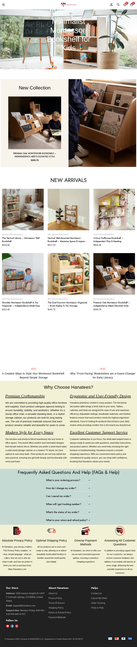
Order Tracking (98, 603)
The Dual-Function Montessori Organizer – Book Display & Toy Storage (67, 304)
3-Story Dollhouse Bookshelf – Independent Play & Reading (108, 240)
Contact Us (96, 593)
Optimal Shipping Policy (51, 540)
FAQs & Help (97, 608)
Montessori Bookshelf (12, 235)
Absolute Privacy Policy (17, 540)
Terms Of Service (57, 603)
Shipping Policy (56, 608)
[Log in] (111, 4)
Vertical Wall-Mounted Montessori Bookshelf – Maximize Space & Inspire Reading (66, 241)
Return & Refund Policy (60, 612)
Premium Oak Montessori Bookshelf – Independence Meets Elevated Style (34, 155)
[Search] (118, 4)
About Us (53, 593)
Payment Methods (57, 617)
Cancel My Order (99, 598)
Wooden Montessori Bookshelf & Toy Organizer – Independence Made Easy (21, 304)
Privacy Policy (55, 598)
